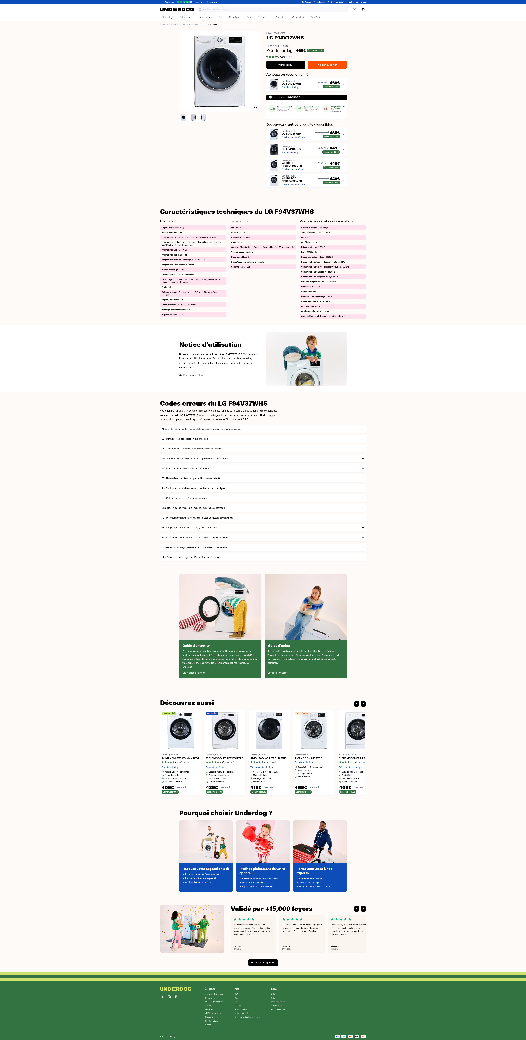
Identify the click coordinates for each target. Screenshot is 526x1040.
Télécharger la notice (193, 375)
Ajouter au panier (327, 64)
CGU (273, 998)
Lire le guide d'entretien (193, 672)
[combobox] (273, 9)
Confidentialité (277, 1005)
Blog (236, 998)
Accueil (162, 24)
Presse (208, 1024)
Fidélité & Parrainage (214, 1013)
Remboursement (278, 1009)
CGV (273, 994)
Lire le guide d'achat (277, 672)
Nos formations (211, 1021)
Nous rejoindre (211, 1017)
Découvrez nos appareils (263, 962)
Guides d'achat (241, 1009)
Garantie (208, 1005)
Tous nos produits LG (177, 24)
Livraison (209, 1009)
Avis (236, 1001)
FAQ (236, 994)
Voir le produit (285, 64)
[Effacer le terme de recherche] (343, 12)
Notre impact (210, 998)
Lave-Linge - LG (195, 24)
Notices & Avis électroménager (247, 1017)
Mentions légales (278, 1001)
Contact (238, 1005)
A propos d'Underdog (214, 994)
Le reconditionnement (214, 1001)
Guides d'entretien (242, 1013)
